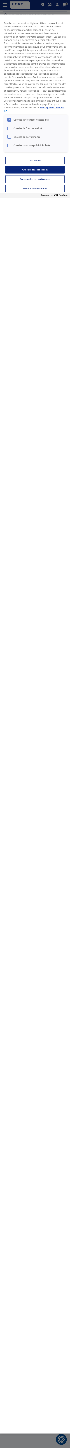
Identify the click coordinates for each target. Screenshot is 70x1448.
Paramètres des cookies (35, 188)
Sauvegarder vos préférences (35, 179)
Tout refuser (35, 160)
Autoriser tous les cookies (35, 169)
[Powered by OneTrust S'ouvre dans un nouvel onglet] (54, 196)
